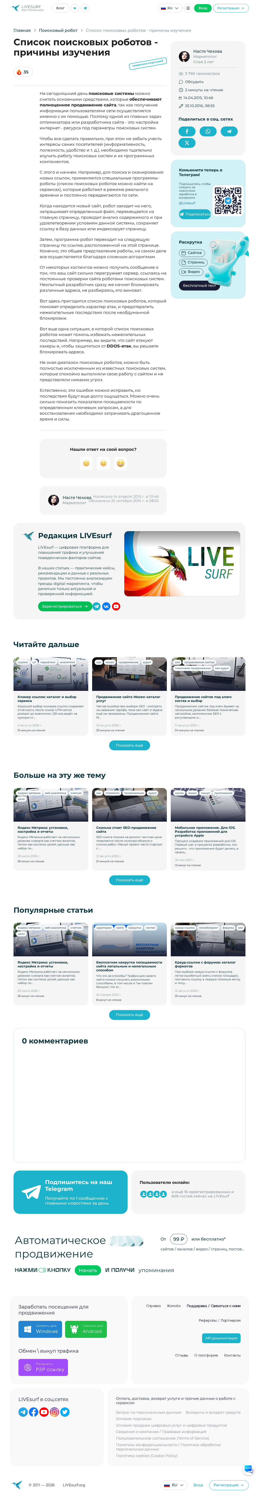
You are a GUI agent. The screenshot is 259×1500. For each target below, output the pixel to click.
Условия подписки (133, 1419)
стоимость (113, 793)
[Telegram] (85, 8)
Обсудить (194, 82)
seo (98, 662)
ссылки (23, 662)
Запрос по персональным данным (148, 1412)
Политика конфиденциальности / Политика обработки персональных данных (168, 1447)
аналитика (67, 662)
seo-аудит (222, 668)
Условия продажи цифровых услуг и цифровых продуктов (171, 1425)
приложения (223, 793)
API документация (221, 1338)
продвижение (128, 662)
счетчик (76, 793)
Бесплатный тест (199, 285)
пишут (205, 793)
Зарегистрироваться (62, 606)
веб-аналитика (55, 793)
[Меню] (188, 8)
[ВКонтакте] (74, 8)
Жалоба (174, 1306)
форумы (228, 927)
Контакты (232, 1355)
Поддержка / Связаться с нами (214, 1306)
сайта (120, 927)
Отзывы (181, 1355)
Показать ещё (129, 745)
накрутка (134, 927)
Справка (153, 1306)
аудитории (104, 927)
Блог (60, 8)
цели (21, 799)
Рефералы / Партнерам (220, 1320)
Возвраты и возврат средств (213, 1412)
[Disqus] (129, 1101)
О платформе (206, 1355)
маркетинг (48, 662)
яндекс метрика (29, 793)
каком (179, 793)
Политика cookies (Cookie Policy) (147, 1456)
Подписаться (198, 214)
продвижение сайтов (199, 662)
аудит (147, 662)
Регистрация (228, 8)
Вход (203, 8)
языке (192, 793)
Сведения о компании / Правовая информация (161, 1432)
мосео (110, 662)
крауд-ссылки (185, 927)
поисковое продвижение (193, 668)
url (34, 662)
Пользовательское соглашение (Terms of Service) (162, 1438)
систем (150, 927)
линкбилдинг (208, 927)
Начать (88, 1270)
